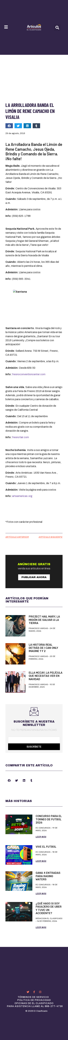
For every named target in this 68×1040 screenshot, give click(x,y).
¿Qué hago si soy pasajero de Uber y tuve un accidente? (49, 908)
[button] (57, 27)
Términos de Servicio (33, 997)
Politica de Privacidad (34, 1000)
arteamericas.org (22, 496)
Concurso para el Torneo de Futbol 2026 (49, 819)
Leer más (41, 837)
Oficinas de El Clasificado (34, 1003)
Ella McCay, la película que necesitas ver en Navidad (45, 676)
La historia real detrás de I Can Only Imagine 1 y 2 (43, 648)
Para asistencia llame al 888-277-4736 (35, 1006)
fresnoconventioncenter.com (28, 374)
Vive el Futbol (46, 846)
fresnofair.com (20, 437)
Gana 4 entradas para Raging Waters (48, 876)
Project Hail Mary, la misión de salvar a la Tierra (44, 619)
